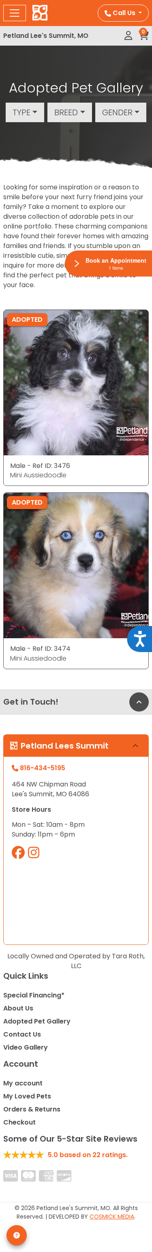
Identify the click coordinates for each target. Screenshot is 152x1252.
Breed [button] (66, 112)
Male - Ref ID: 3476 (40, 465)
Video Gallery (25, 1047)
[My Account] (128, 36)
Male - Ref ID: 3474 (40, 648)
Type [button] (21, 112)
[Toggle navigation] (14, 13)
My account (23, 1083)
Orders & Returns (31, 1109)
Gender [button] (117, 112)
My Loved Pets (27, 1096)
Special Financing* (33, 995)
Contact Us (22, 1034)
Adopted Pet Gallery (37, 1021)
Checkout (19, 1122)
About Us (18, 1008)
